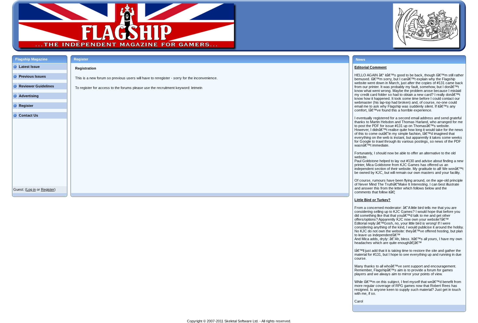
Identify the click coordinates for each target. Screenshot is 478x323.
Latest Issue (29, 67)
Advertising (29, 96)
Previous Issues (32, 76)
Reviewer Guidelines (36, 86)
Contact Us (28, 115)
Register (26, 106)
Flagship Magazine (31, 59)
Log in (31, 189)
